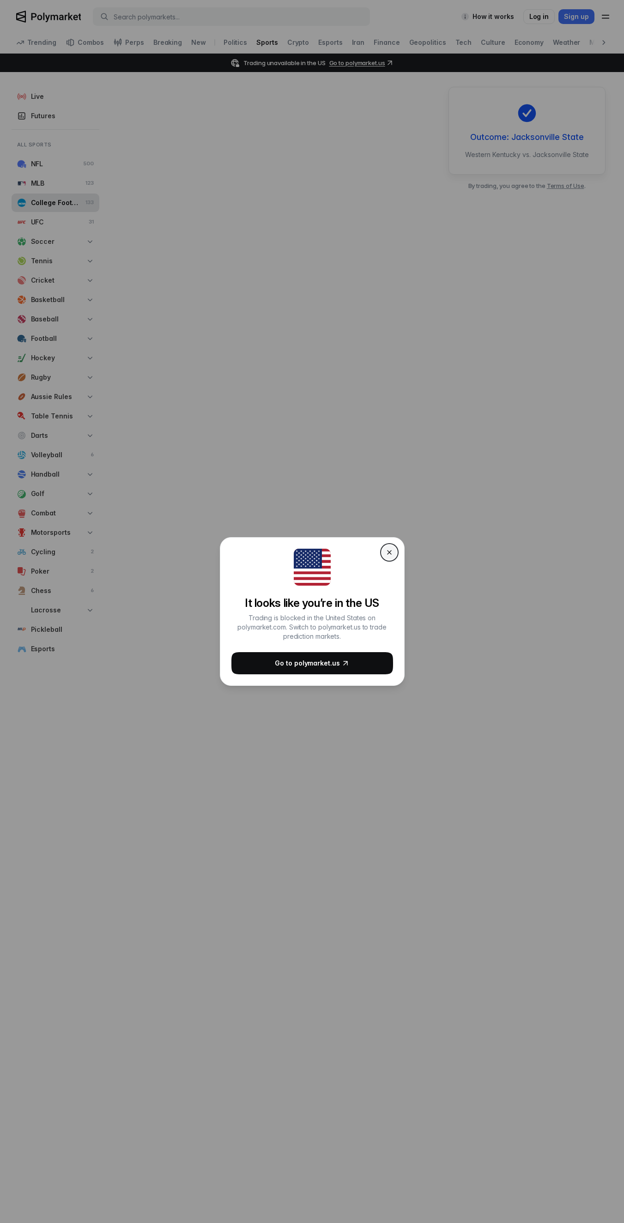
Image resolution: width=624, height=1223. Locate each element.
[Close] (389, 552)
